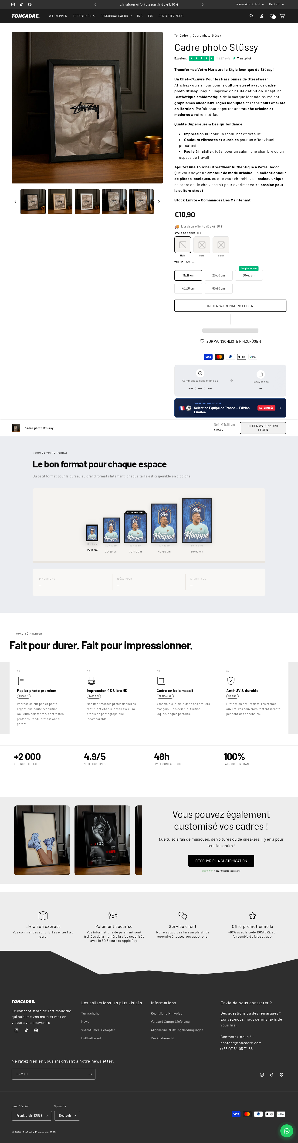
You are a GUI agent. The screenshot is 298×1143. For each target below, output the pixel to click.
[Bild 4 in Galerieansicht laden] (114, 201)
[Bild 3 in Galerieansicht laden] (87, 201)
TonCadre (181, 35)
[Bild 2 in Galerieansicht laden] (60, 201)
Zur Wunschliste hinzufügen (234, 341)
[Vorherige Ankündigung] (96, 4)
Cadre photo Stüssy (207, 35)
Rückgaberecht (162, 1038)
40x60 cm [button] (188, 288)
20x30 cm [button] (218, 275)
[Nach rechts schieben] (159, 202)
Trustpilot (244, 58)
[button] (272, 16)
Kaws (85, 1022)
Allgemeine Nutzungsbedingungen (177, 1030)
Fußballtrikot (91, 1038)
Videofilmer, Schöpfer (98, 1030)
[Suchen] (251, 16)
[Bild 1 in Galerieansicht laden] (33, 201)
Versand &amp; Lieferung (170, 1022)
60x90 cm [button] (218, 288)
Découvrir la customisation (221, 860)
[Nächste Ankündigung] (202, 4)
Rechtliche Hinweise (166, 1013)
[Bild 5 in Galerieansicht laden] (141, 201)
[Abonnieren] (90, 1074)
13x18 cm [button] (188, 275)
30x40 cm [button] (249, 273)
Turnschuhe (90, 1013)
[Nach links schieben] (16, 202)
